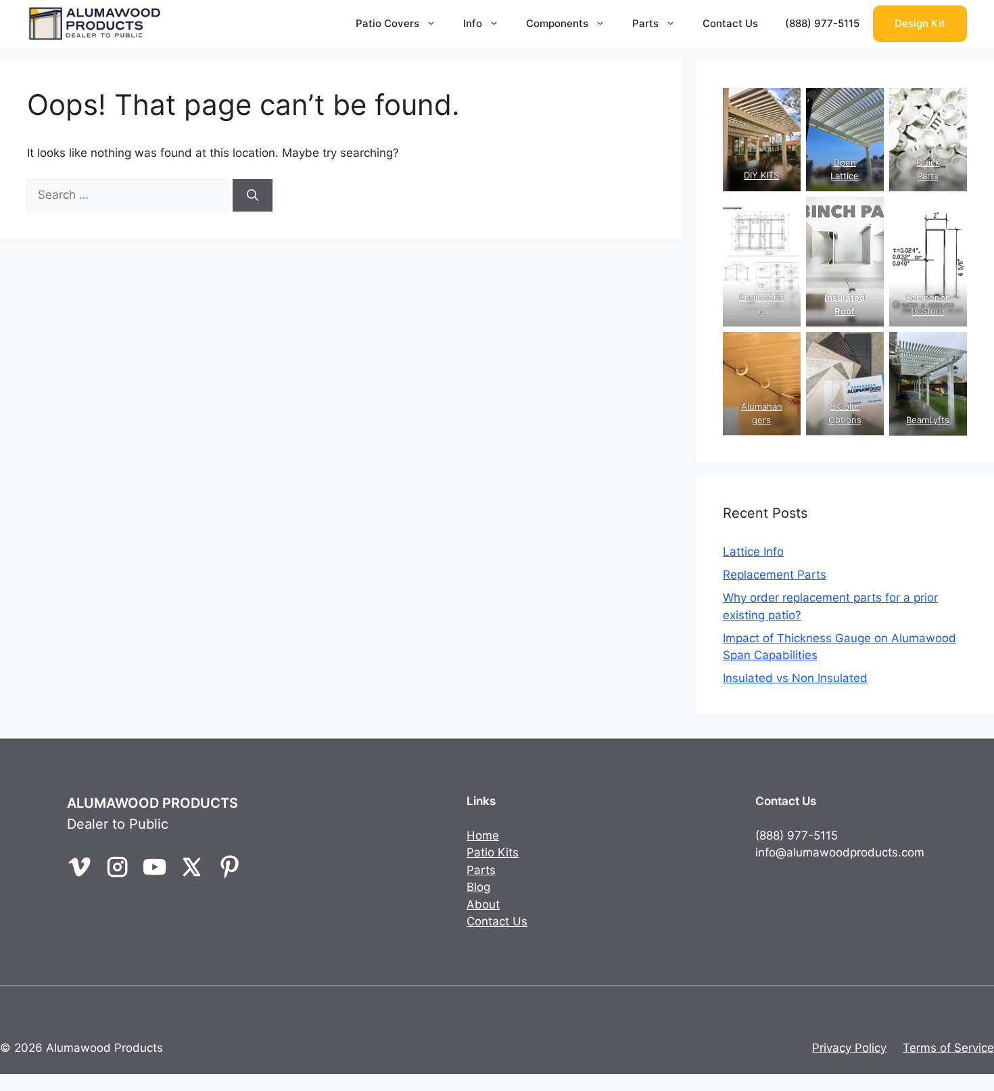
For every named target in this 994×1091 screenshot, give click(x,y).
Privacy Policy (849, 1047)
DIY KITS (761, 175)
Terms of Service (948, 1047)
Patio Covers (387, 23)
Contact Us (730, 23)
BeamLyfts (928, 419)
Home (483, 835)
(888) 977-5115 (822, 23)
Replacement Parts (774, 574)
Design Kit (920, 23)
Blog (478, 887)
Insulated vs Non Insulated (795, 678)
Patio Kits (493, 852)
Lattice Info (753, 551)
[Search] (253, 195)
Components (557, 23)
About (483, 904)
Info (472, 23)
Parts (645, 23)
